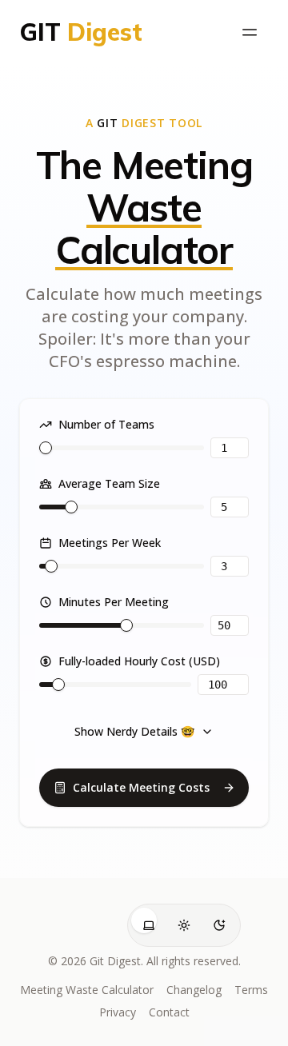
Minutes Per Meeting (113, 602)
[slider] (45, 447)
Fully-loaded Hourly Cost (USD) (139, 661)
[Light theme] (184, 925)
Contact (169, 1012)
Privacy (117, 1012)
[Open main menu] (249, 32)
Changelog (194, 989)
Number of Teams (106, 424)
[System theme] (148, 925)
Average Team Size (109, 483)
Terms (251, 989)
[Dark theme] (219, 925)
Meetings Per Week (109, 543)
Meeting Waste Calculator (87, 989)
